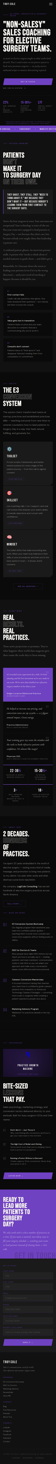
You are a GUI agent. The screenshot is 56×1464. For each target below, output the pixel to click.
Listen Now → (15, 1176)
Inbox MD (7, 1396)
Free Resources (9, 1410)
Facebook (7, 1434)
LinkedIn (6, 1427)
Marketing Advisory (11, 1389)
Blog (5, 1406)
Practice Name (10, 1316)
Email (6, 1293)
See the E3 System (12, 88)
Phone (6, 1305)
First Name (8, 1271)
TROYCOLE (9, 4)
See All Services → (28, 586)
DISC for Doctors (10, 1385)
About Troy (7, 1417)
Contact (6, 1441)
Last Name (8, 1282)
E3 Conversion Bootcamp (13, 1382)
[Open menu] (51, 4)
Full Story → (14, 904)
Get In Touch (28, 82)
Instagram (7, 1431)
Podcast (6, 1413)
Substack (7, 1438)
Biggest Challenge (12, 1327)
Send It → (28, 1342)
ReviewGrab (8, 1392)
